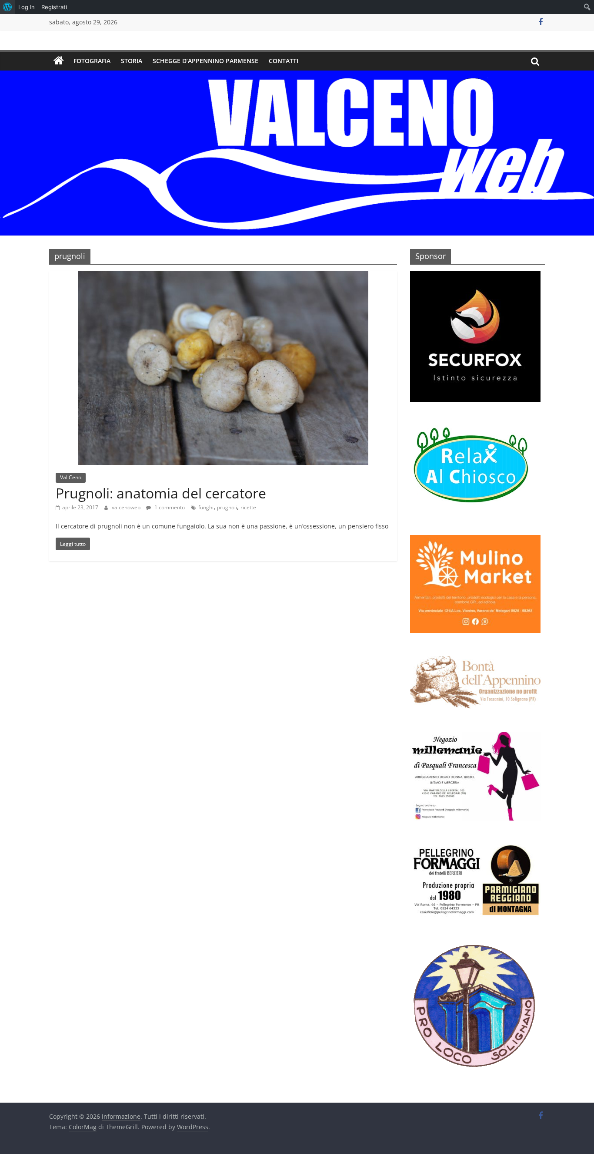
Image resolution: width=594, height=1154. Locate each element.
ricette (248, 507)
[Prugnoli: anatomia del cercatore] (223, 276)
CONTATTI (283, 61)
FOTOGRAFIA (91, 61)
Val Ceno (70, 477)
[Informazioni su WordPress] (7, 7)
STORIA (131, 61)
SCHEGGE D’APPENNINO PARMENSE (205, 61)
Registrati (54, 6)
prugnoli (227, 507)
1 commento (169, 507)
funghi (206, 507)
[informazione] (58, 61)
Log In (26, 6)
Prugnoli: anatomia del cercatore (161, 493)
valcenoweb (127, 507)
